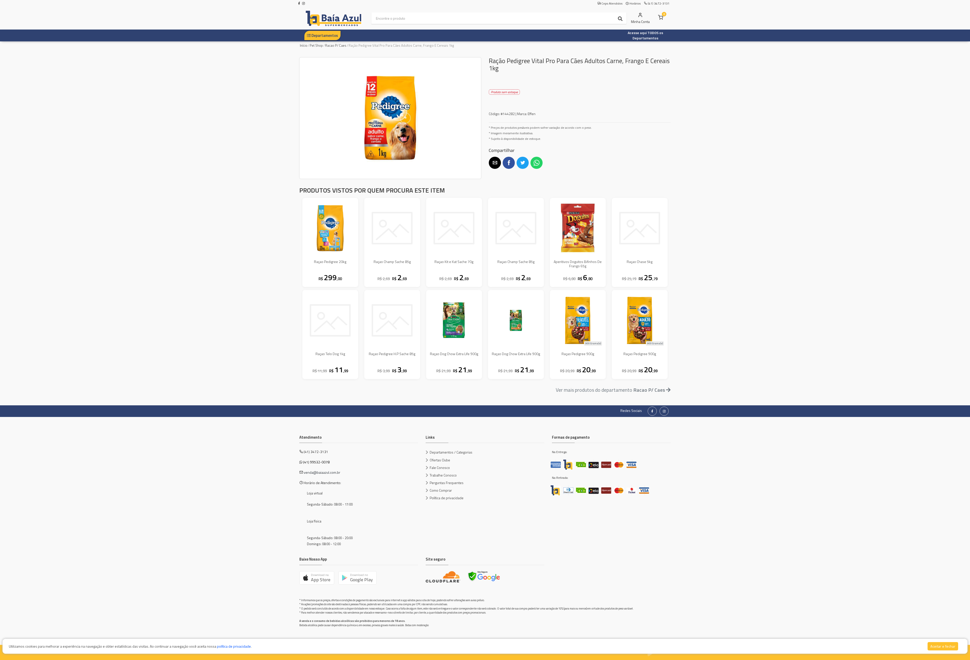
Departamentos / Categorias (451, 452)
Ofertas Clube (440, 460)
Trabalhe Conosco (443, 475)
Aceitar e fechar (942, 646)
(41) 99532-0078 (316, 462)
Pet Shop (316, 45)
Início (303, 45)
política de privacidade (234, 646)
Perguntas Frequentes (447, 482)
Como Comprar (441, 490)
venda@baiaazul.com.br (322, 472)
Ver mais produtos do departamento (610, 389)
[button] (495, 163)
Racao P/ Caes (335, 45)
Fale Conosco (440, 467)
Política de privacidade (447, 497)
